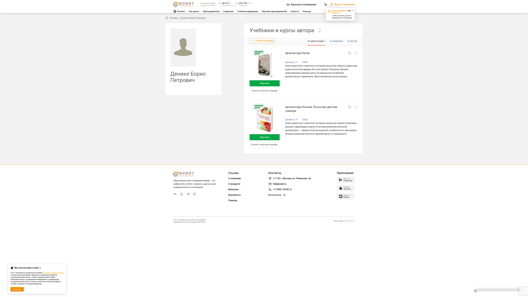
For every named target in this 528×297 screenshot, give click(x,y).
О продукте (234, 184)
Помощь (307, 11)
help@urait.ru (279, 184)
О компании (234, 178)
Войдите (335, 13)
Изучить (265, 83)
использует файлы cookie (53, 273)
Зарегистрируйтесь (340, 11)
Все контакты (274, 195)
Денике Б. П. (291, 62)
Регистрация (348, 4)
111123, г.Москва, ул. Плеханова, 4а (292, 178)
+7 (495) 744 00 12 (282, 189)
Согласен (17, 289)
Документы (234, 195)
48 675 (225, 3)
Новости (295, 11)
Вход (337, 4)
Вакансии (233, 189)
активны (204, 5)
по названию (336, 41)
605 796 (243, 3)
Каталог (181, 11)
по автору (352, 41)
